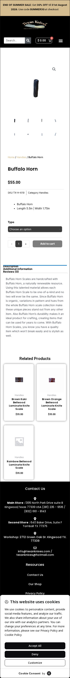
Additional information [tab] (17, 269)
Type (11, 222)
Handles (21, 157)
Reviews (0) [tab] (11, 271)
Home (11, 157)
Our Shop (35, 584)
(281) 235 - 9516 (52, 507)
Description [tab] (10, 266)
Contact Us (35, 575)
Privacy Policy (35, 593)
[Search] (28, 40)
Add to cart (47, 243)
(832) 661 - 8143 (35, 511)
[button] (61, 40)
